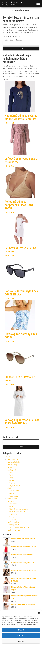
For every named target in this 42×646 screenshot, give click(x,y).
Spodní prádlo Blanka (12, 2)
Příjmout (21, 630)
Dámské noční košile (13, 462)
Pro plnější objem (14, 514)
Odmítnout (21, 636)
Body (10, 473)
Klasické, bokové (14, 491)
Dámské (7, 457)
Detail (12, 123)
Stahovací (12, 493)
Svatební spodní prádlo (14, 530)
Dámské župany (12, 465)
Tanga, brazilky (13, 496)
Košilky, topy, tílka (12, 499)
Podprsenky (10, 501)
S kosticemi (12, 519)
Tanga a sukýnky (14, 486)
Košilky (11, 478)
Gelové (11, 506)
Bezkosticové (13, 504)
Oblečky (11, 480)
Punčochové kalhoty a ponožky (19, 527)
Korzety (11, 475)
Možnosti (21, 641)
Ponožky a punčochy (13, 522)
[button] (39, 613)
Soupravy (12, 483)
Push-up (11, 517)
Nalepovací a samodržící (17, 512)
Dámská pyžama (12, 459)
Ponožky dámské (14, 525)
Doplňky (9, 467)
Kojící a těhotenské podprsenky (19, 509)
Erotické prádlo (11, 470)
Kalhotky (9, 488)
